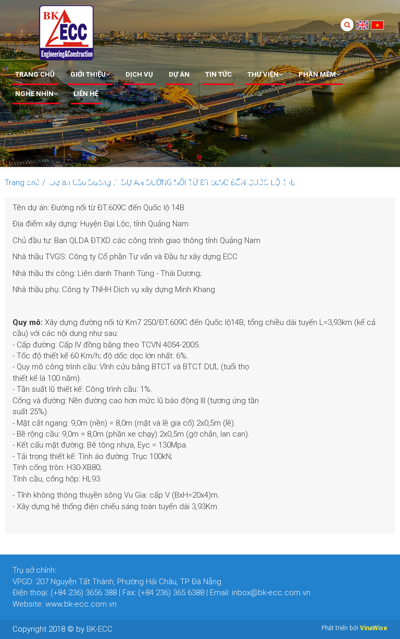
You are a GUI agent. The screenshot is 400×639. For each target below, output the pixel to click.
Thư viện (263, 74)
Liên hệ (85, 94)
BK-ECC (99, 629)
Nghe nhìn (34, 94)
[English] (362, 24)
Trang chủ (35, 74)
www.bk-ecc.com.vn (81, 604)
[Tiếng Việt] (377, 24)
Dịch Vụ (139, 74)
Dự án (179, 74)
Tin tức (218, 74)
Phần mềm (317, 74)
